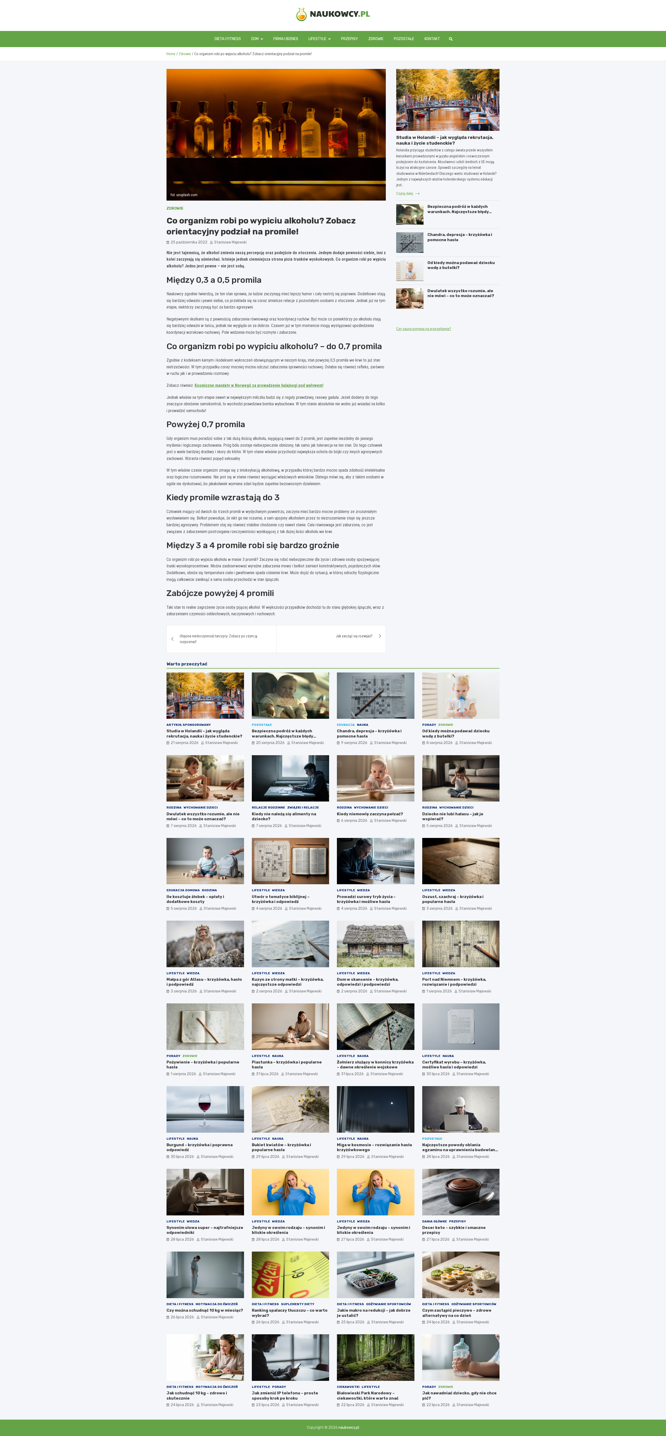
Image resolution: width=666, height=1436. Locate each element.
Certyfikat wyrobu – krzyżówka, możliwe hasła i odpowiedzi (454, 1065)
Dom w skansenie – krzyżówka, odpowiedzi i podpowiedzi (368, 982)
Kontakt (432, 39)
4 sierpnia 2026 (269, 908)
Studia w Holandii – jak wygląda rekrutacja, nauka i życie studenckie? (204, 734)
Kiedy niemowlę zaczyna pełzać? (370, 814)
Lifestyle (317, 39)
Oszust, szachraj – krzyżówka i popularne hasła (453, 899)
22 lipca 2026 (352, 1405)
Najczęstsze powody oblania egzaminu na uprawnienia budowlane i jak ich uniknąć (460, 1150)
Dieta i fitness (228, 39)
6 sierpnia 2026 (354, 820)
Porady (429, 725)
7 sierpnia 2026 (184, 826)
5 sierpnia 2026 (439, 826)
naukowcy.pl (348, 1427)
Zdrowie (375, 39)
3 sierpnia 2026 (439, 908)
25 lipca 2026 (352, 1322)
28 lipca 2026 (438, 1157)
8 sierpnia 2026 (439, 743)
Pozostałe (404, 39)
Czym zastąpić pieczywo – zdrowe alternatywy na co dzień (456, 1313)
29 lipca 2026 (267, 1157)
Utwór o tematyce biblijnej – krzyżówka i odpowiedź (281, 899)
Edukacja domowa (183, 890)
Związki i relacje (303, 807)
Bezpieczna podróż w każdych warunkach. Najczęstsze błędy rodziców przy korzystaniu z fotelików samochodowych (458, 214)
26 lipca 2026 (182, 1317)
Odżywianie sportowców (388, 1304)
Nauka (362, 725)
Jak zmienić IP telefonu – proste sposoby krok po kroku (285, 1396)
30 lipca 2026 (438, 1074)
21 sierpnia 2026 (184, 743)
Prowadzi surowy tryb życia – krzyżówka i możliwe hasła (366, 899)
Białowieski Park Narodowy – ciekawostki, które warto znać (368, 1396)
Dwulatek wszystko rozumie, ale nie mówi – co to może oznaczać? (460, 293)
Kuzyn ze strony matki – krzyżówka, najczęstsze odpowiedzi (288, 982)
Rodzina (174, 807)
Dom (255, 39)
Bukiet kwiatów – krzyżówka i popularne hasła (281, 1147)
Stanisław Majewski (230, 242)
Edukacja (346, 725)
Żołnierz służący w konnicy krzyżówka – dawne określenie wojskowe (375, 1065)
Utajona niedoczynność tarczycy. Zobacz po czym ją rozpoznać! (218, 639)
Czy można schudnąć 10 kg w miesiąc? (204, 1310)
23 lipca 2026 (267, 1405)
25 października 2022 (189, 242)
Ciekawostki (348, 1387)
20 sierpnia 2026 (270, 743)
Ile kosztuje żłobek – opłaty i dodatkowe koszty (195, 899)
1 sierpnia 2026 (439, 991)
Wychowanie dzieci (201, 807)
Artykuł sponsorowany (188, 725)
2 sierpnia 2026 (269, 991)
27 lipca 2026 (352, 1239)
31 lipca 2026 (267, 1074)
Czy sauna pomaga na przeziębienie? (423, 329)
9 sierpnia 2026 (354, 743)
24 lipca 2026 (438, 1322)
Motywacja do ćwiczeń (217, 1304)
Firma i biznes (285, 39)
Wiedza (278, 890)
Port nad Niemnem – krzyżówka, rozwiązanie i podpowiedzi (454, 982)
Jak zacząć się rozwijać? (354, 636)
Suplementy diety (297, 1304)
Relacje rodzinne (268, 807)
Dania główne (434, 1221)
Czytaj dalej (405, 193)
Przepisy (349, 39)
